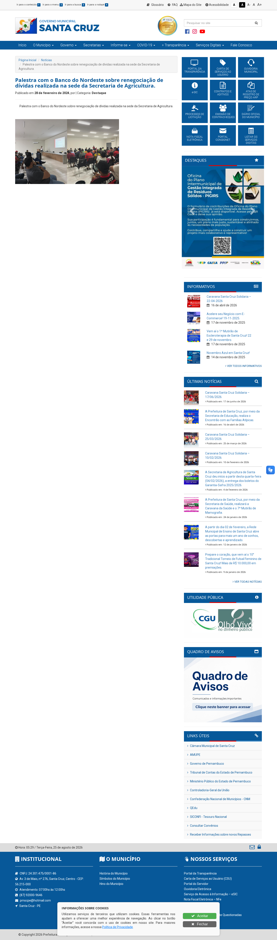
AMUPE (194, 754)
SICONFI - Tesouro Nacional (208, 817)
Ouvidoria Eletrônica (197, 889)
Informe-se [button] (119, 45)
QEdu (193, 808)
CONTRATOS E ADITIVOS (223, 93)
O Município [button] (42, 45)
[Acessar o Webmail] (252, 848)
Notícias (46, 60)
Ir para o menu (52, 4)
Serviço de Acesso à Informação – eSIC (211, 894)
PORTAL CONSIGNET (223, 138)
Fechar (202, 924)
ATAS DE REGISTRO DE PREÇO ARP (251, 94)
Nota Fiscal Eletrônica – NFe (202, 899)
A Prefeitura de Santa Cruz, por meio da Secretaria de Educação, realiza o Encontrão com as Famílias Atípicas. (232, 416)
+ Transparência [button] (174, 45)
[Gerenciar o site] (259, 848)
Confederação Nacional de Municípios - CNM (219, 799)
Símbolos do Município (115, 878)
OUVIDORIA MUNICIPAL (251, 70)
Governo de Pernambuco (206, 763)
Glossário (157, 4)
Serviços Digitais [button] (208, 45)
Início (22, 45)
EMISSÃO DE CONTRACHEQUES (223, 116)
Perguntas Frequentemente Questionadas (213, 915)
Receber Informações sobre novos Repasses (220, 834)
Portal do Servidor (196, 884)
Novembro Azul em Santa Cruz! (228, 353)
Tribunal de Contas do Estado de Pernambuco (220, 772)
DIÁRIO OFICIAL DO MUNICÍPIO (251, 116)
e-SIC (195, 92)
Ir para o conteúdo (28, 4)
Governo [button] (67, 45)
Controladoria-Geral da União (209, 790)
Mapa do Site (192, 4)
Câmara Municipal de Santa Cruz (212, 746)
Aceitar (202, 916)
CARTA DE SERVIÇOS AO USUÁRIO (223, 71)
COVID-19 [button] (144, 45)
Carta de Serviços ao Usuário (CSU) (208, 878)
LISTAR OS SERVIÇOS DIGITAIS (251, 139)
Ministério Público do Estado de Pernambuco (220, 781)
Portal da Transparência (200, 873)
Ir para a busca (74, 4)
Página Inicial (27, 60)
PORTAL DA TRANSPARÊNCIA (194, 70)
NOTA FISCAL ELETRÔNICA (195, 138)
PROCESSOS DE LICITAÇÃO (194, 116)
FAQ (174, 4)
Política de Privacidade (117, 927)
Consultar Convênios (203, 825)
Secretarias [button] (92, 45)
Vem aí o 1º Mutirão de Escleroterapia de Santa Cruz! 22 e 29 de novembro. (229, 335)
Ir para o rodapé (97, 4)
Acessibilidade (218, 4)
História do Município (114, 873)
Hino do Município (111, 884)
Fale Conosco (241, 45)
